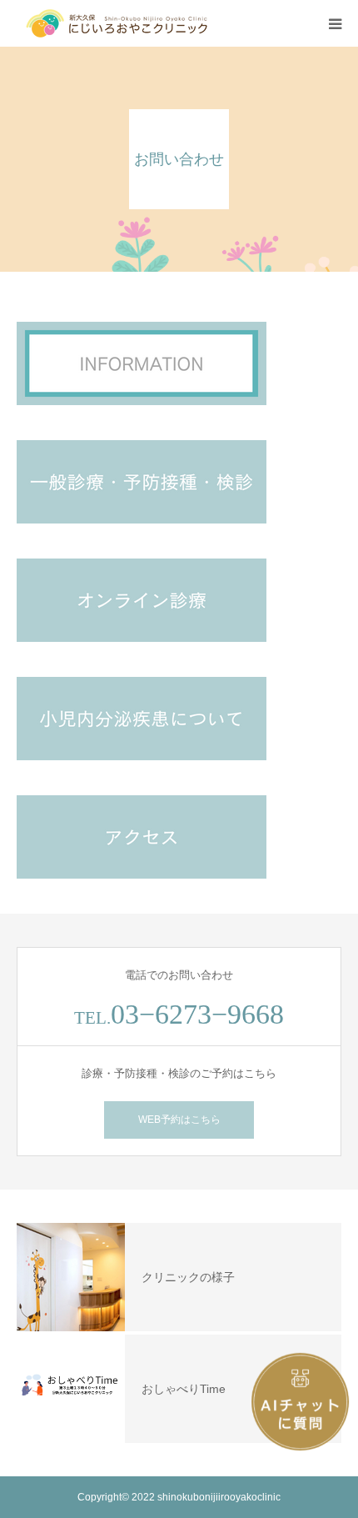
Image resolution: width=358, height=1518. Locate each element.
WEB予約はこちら (179, 1119)
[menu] (334, 23)
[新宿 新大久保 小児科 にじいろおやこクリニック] (116, 23)
